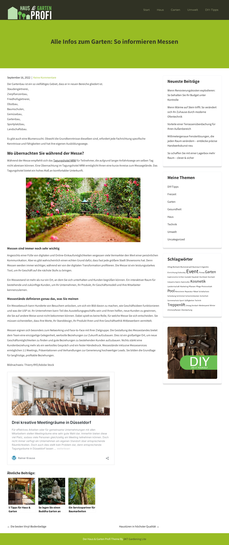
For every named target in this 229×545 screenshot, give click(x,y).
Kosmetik (198, 281)
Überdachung (186, 310)
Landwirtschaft (173, 286)
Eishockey (182, 272)
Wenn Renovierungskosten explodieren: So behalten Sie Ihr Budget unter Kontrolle (191, 95)
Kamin (178, 282)
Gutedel (188, 277)
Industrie (171, 282)
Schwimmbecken (192, 296)
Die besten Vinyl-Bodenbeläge (26, 526)
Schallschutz (204, 291)
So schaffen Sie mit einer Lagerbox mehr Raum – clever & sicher (191, 155)
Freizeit (171, 194)
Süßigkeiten (189, 300)
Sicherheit (204, 296)
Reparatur (189, 291)
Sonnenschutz (173, 300)
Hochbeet (203, 277)
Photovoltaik (206, 286)
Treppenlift (176, 304)
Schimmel (181, 296)
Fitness (201, 272)
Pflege (198, 286)
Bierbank (176, 267)
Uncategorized (176, 239)
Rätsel (195, 291)
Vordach (195, 305)
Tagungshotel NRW (64, 160)
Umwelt (192, 9)
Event (192, 271)
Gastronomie (172, 277)
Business (195, 267)
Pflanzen (192, 286)
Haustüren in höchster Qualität (139, 526)
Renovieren (179, 291)
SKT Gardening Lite (134, 539)
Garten (175, 9)
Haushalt (195, 277)
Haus (160, 9)
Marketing (184, 286)
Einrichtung (172, 272)
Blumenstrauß (186, 267)
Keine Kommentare (44, 77)
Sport (181, 300)
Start (146, 9)
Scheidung (171, 296)
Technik (172, 224)
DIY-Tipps (211, 9)
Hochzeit (211, 277)
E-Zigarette (204, 267)
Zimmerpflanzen (174, 310)
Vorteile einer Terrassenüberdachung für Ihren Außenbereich (191, 126)
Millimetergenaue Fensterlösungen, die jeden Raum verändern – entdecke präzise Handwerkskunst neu (192, 140)
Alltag (169, 267)
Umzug (188, 305)
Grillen (181, 277)
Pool (171, 290)
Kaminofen (185, 282)
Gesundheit (174, 209)
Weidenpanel (204, 305)
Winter (212, 305)
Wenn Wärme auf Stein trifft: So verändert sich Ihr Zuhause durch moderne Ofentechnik (191, 111)
